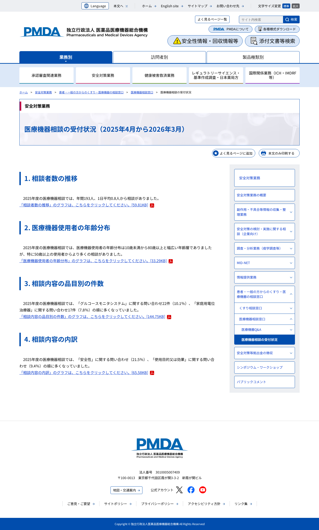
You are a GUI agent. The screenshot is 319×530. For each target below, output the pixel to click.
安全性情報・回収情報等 (210, 40)
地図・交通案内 (124, 490)
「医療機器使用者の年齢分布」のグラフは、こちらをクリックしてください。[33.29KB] (93, 260)
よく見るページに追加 (236, 153)
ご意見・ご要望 (78, 503)
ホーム (147, 6)
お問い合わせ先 (227, 6)
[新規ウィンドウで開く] (179, 489)
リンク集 (241, 503)
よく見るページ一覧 (212, 19)
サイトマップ (197, 6)
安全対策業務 (43, 92)
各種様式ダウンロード (279, 29)
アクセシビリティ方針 (204, 503)
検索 (294, 19)
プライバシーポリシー (157, 503)
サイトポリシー (115, 503)
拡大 (295, 6)
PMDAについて (238, 29)
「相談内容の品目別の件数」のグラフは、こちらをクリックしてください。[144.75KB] (92, 316)
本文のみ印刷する (281, 153)
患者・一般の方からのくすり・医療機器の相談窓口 (91, 92)
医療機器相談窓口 (142, 92)
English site (170, 6)
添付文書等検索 (277, 40)
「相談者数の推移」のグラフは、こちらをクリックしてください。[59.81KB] (83, 205)
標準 (286, 6)
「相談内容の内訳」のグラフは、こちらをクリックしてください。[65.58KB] (83, 372)
